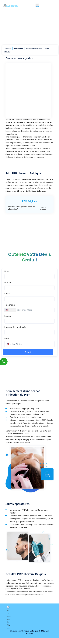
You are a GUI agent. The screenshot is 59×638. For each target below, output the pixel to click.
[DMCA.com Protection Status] (9, 617)
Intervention (18, 49)
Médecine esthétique (34, 49)
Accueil (8, 49)
